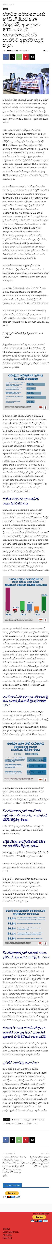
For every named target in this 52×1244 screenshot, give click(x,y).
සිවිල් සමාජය (31, 1123)
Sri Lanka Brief (11, 50)
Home (5, 4)
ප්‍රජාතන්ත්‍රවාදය (9, 1123)
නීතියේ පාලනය (38, 1120)
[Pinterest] (26, 57)
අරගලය (27, 1120)
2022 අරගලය (16, 1120)
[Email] (32, 57)
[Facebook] (6, 57)
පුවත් (12, 4)
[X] (12, 57)
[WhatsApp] (19, 57)
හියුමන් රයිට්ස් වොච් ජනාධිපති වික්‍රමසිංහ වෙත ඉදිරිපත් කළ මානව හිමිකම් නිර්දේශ (37, 1162)
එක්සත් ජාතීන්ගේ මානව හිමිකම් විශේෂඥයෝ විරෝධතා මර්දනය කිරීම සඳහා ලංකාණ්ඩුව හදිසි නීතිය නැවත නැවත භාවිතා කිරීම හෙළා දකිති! (14, 1166)
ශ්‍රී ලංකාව (21, 1123)
